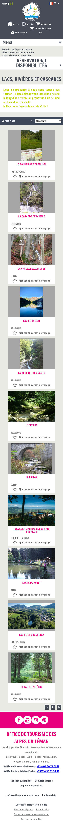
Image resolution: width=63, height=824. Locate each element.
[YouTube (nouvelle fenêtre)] (29, 720)
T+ (59, 707)
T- (53, 707)
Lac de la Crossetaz (31, 635)
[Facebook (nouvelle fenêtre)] (20, 720)
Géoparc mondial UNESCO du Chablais (31, 531)
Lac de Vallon (31, 321)
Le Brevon (31, 425)
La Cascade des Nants (31, 373)
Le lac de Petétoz (31, 687)
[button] (43, 24)
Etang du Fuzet (31, 582)
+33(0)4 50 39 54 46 (48, 771)
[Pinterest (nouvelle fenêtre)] (45, 720)
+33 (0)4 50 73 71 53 (48, 766)
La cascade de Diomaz (31, 216)
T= (47, 707)
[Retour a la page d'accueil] (31, 11)
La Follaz (31, 477)
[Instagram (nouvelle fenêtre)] (37, 720)
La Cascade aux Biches (31, 268)
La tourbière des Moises (32, 164)
